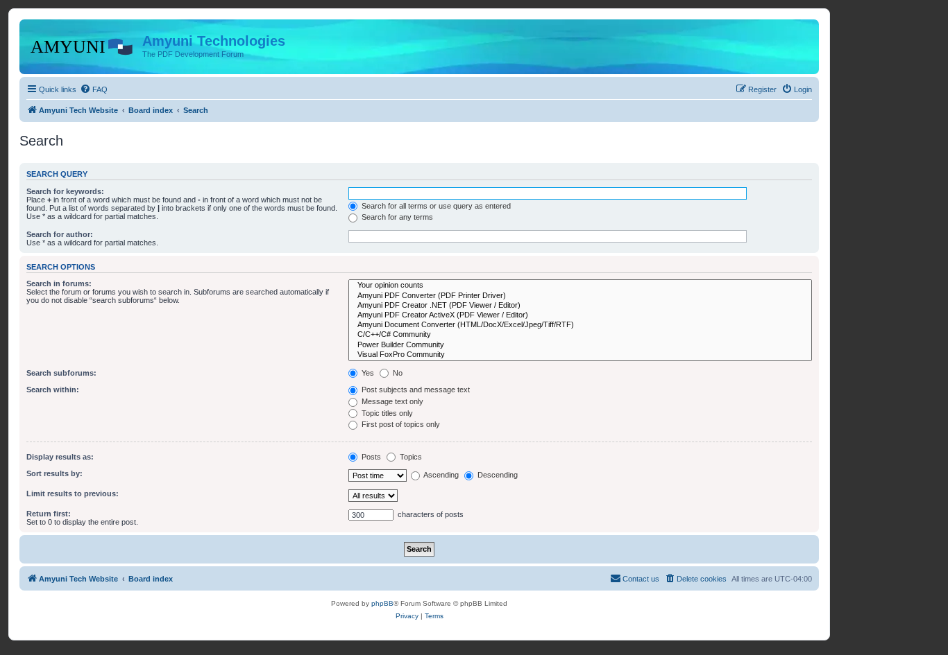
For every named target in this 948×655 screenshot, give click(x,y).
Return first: (48, 513)
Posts (370, 457)
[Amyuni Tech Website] (82, 45)
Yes (366, 373)
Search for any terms (396, 217)
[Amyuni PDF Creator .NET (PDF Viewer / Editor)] (580, 306)
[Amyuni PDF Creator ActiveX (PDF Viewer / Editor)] (580, 315)
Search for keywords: (65, 191)
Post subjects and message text (414, 389)
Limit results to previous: (72, 493)
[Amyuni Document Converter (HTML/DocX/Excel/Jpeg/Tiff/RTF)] (580, 325)
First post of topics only (399, 424)
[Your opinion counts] (580, 285)
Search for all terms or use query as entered (435, 206)
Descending (496, 475)
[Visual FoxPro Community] (580, 355)
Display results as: (60, 457)
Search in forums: (59, 283)
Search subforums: (61, 373)
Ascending (440, 475)
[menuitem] (94, 89)
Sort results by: (54, 473)
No (397, 373)
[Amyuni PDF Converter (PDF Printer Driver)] (580, 296)
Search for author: (59, 234)
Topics (410, 457)
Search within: (52, 389)
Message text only (391, 401)
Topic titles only (386, 413)
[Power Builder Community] (580, 345)
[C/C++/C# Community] (580, 335)
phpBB (382, 603)
